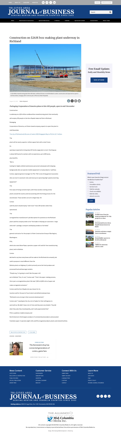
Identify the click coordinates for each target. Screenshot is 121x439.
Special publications (15, 380)
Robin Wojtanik (24, 101)
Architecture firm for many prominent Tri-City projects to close (103, 216)
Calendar (67, 20)
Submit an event (66, 375)
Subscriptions (39, 375)
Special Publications (44, 20)
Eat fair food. (93, 187)
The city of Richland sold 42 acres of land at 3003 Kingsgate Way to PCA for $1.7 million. (36, 134)
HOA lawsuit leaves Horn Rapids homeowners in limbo (103, 224)
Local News (32, 332)
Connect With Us (69, 370)
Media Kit (38, 383)
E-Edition (57, 20)
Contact (64, 383)
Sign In (97, 2)
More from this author (38, 357)
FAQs (89, 378)
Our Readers (39, 373)
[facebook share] (75, 101)
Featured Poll (94, 173)
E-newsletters (66, 378)
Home (10, 2)
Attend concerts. (95, 196)
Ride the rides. (94, 194)
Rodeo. (92, 182)
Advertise (35, 2)
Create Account (106, 2)
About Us (17, 2)
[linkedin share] (68, 101)
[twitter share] (72, 101)
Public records (14, 378)
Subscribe (26, 2)
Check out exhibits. (95, 191)
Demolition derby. (95, 184)
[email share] (79, 101)
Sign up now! (99, 80)
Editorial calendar (41, 380)
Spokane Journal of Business (96, 383)
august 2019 (18, 336)
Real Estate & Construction (26, 20)
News (12, 20)
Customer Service (43, 370)
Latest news (13, 373)
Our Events (91, 375)
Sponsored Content (80, 20)
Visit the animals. (95, 189)
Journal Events (94, 20)
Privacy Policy (92, 380)
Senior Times (106, 20)
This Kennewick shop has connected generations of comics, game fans (39, 348)
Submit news (65, 373)
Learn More (93, 370)
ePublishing (70, 430)
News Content (16, 370)
